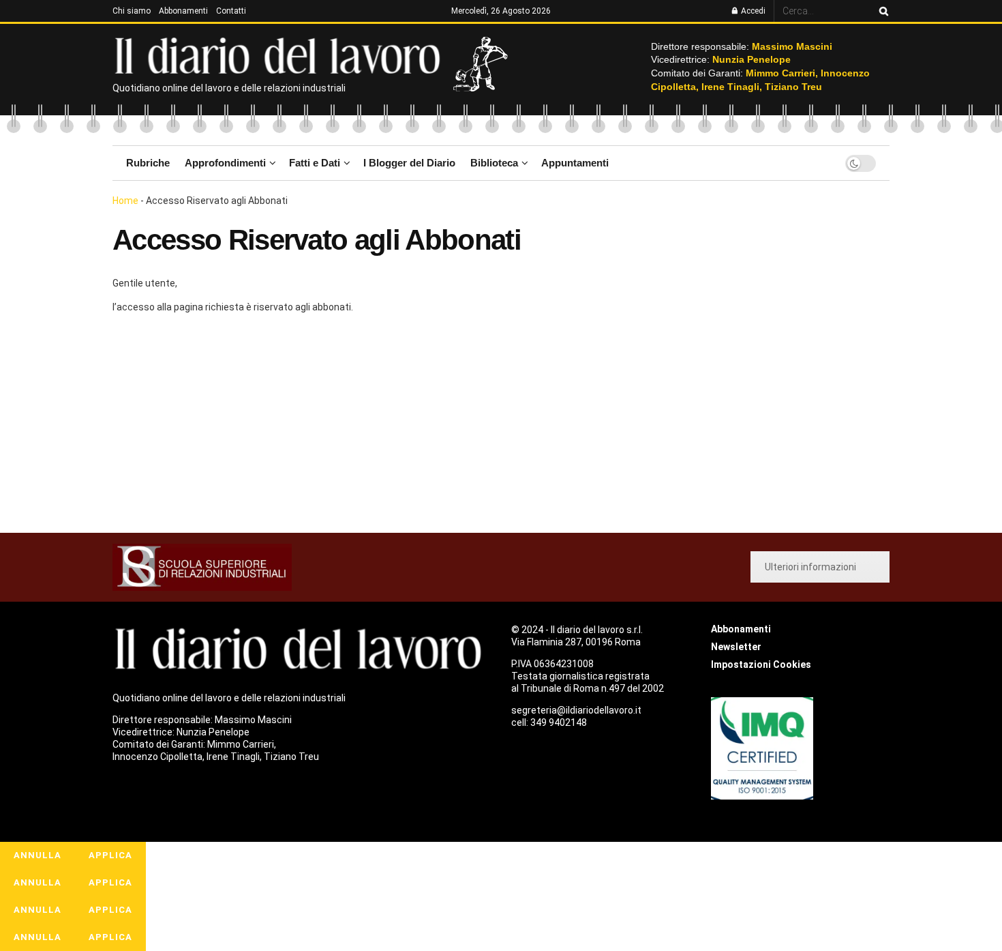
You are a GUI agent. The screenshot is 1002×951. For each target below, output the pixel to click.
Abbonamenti (183, 11)
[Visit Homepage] (280, 54)
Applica (110, 855)
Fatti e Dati (314, 163)
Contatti (231, 11)
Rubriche (148, 163)
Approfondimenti (225, 163)
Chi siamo (131, 11)
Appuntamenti (575, 163)
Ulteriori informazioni (810, 566)
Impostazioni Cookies (761, 664)
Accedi (752, 11)
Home (125, 200)
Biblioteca (494, 163)
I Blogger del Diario (409, 163)
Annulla (37, 855)
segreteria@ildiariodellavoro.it (576, 710)
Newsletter (736, 646)
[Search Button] (881, 11)
